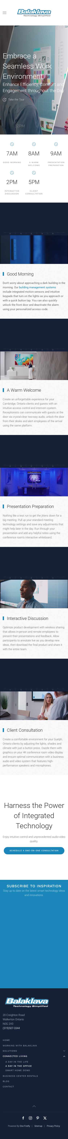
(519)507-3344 (11, 1028)
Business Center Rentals (20, 1076)
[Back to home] (34, 12)
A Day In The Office (18, 1066)
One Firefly (25, 1126)
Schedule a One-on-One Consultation (34, 850)
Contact (8, 1086)
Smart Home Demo (17, 1070)
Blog (6, 1081)
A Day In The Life (16, 1062)
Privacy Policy (53, 1126)
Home (6, 1040)
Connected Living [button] (15, 1056)
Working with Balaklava (20, 1045)
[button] (4, 12)
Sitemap (38, 1126)
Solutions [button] (10, 1051)
